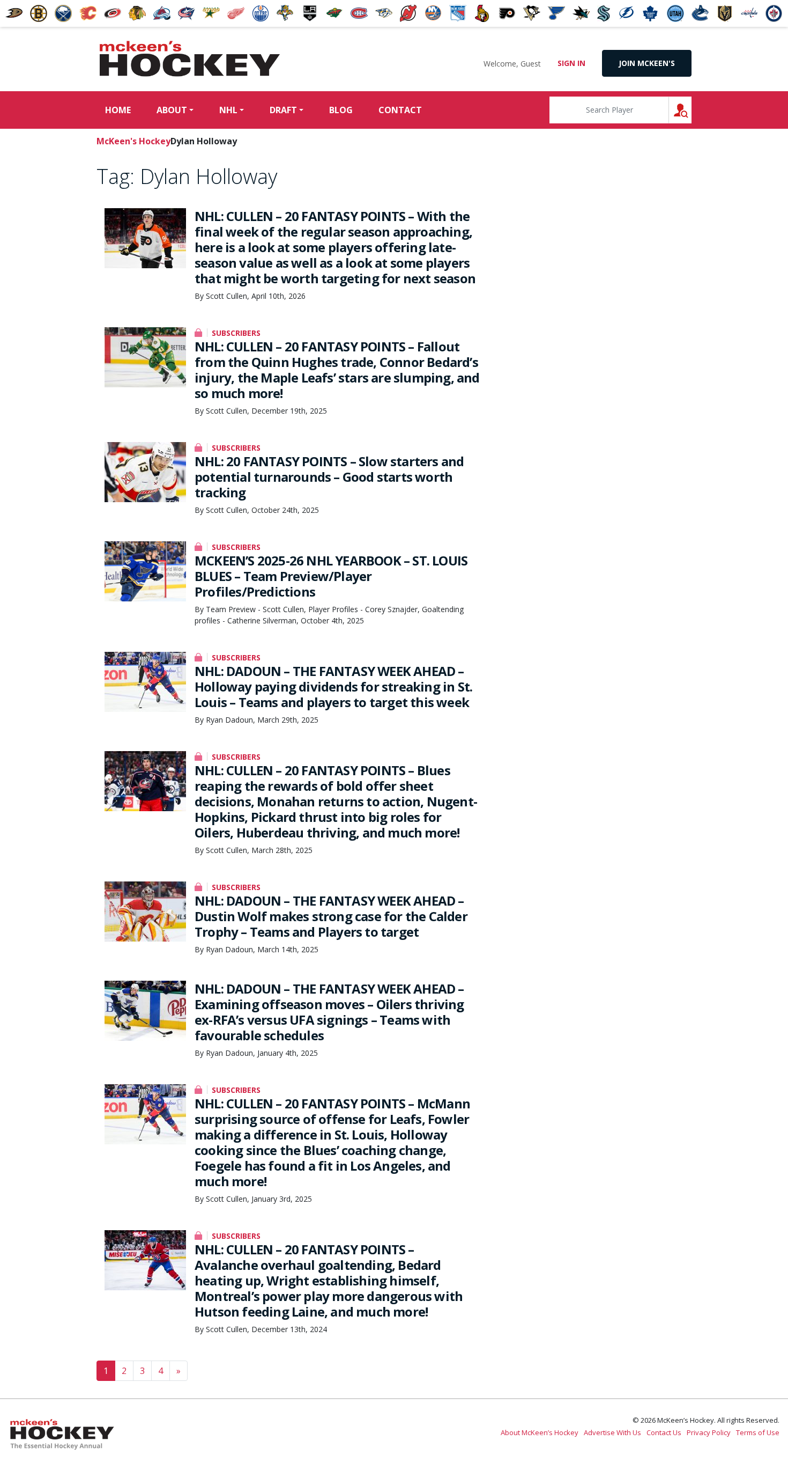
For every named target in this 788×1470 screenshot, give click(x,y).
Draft (283, 110)
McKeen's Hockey (189, 59)
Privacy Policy (709, 1432)
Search (691, 110)
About (172, 110)
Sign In (571, 63)
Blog (341, 110)
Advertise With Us (612, 1432)
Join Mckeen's (647, 63)
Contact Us (663, 1432)
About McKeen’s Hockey (539, 1432)
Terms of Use (757, 1432)
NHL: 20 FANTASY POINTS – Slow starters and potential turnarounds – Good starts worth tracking (329, 476)
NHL (228, 110)
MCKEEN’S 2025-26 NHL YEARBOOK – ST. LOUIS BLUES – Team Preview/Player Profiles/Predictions (331, 576)
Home (118, 110)
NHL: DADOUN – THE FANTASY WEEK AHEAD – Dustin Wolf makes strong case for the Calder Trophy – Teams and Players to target (331, 916)
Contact (400, 110)
